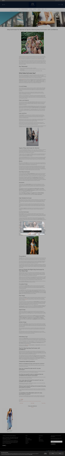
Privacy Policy (30, 454)
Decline (60, 453)
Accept (53, 453)
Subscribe (32, 231)
